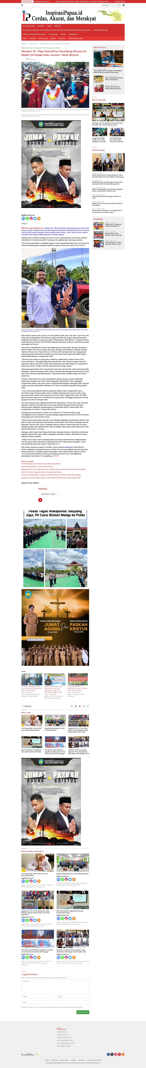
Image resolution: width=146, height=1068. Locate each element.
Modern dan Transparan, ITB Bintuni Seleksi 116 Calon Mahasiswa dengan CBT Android (113, 225)
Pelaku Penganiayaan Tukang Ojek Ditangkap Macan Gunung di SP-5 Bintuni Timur (107, 190)
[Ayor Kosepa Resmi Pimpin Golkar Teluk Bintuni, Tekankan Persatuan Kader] (99, 79)
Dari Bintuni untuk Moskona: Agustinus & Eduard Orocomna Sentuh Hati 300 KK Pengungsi (51, 475)
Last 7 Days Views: (63, 1040)
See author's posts (48, 494)
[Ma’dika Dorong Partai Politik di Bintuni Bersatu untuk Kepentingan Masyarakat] (99, 88)
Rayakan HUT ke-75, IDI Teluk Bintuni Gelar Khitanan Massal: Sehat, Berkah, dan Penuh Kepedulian (53, 469)
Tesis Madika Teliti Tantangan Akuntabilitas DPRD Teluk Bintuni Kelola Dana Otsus (108, 71)
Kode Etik (57, 26)
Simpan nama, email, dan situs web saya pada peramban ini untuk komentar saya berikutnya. (53, 1007)
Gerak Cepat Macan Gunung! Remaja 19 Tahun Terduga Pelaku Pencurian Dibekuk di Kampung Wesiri (108, 176)
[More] (39, 218)
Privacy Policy (53, 34)
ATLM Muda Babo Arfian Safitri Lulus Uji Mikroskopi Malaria (40, 464)
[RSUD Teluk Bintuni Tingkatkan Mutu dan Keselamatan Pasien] (31, 742)
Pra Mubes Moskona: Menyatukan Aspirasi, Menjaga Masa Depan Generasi (77, 688)
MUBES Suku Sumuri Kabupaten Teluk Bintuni (35, 48)
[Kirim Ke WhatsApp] (87, 706)
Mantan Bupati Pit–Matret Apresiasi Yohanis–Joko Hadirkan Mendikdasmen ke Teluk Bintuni (113, 243)
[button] (120, 5)
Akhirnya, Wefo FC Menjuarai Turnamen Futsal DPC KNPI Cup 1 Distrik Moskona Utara (107, 124)
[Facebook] (23, 218)
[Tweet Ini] (75, 706)
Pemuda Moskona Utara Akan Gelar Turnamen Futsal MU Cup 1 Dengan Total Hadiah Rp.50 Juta (116, 140)
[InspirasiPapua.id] (73, 15)
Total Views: (61, 1046)
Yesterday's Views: (63, 1037)
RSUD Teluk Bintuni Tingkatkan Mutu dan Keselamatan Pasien (41, 472)
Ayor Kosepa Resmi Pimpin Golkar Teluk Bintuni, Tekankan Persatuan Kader (114, 78)
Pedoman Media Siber (100, 30)
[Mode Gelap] (124, 5)
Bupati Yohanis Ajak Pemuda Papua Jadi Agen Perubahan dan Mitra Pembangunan (113, 234)
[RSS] (123, 1054)
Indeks (49, 26)
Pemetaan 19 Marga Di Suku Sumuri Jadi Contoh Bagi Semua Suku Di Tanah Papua (31, 688)
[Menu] (22, 5)
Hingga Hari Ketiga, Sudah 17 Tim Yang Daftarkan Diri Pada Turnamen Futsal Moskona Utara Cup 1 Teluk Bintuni (99, 140)
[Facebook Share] (71, 706)
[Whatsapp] (27, 218)
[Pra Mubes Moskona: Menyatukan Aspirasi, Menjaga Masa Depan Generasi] (77, 679)
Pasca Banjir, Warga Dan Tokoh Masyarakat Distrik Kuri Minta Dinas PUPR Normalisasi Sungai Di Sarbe (57, 30)
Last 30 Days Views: (63, 1043)
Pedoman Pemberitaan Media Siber (34, 34)
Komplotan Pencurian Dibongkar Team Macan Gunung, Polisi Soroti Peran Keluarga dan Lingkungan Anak (107, 183)
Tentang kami (73, 34)
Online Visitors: (62, 1032)
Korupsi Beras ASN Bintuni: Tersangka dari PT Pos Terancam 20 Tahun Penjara (107, 211)
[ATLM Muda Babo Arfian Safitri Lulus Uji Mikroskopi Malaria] (31, 721)
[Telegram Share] (83, 706)
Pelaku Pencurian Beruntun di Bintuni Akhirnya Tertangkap (107, 204)
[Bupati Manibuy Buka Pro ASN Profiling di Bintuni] (55, 721)
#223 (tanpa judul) (29, 26)
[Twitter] (35, 218)
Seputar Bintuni (55, 48)
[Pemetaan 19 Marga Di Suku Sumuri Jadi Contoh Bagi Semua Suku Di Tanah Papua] (31, 679)
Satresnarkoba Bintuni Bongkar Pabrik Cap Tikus (106, 197)
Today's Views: (62, 1035)
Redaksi (63, 34)
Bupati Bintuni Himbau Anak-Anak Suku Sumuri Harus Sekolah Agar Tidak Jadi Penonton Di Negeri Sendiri (53, 689)
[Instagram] (31, 218)
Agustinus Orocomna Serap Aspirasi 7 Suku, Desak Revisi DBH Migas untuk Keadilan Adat (50, 478)
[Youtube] (119, 1054)
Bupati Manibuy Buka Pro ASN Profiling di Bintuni (37, 466)
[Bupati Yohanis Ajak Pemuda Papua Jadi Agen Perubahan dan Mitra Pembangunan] (99, 234)
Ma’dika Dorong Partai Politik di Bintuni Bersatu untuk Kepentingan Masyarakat (81, 1)
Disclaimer (41, 26)
